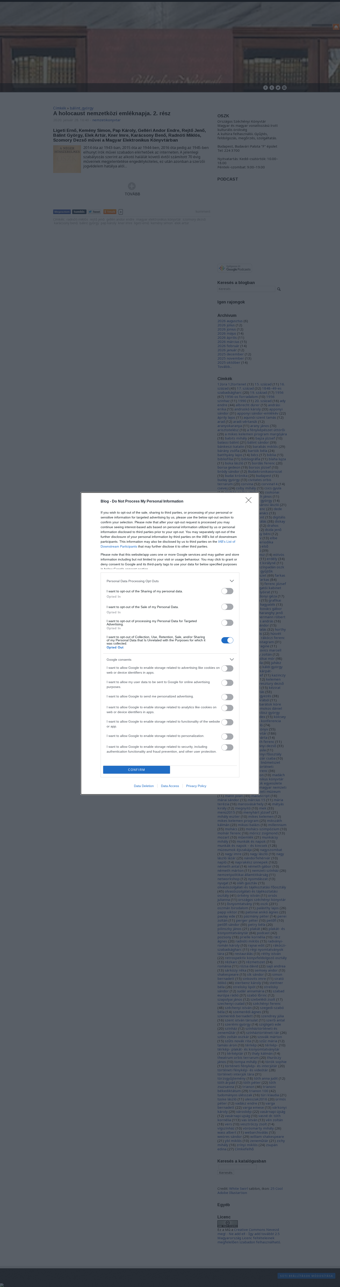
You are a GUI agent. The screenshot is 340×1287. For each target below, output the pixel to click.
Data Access (170, 786)
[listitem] (170, 580)
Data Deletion (144, 786)
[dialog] (170, 643)
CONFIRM (136, 770)
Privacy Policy (196, 786)
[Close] (250, 501)
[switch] (227, 591)
